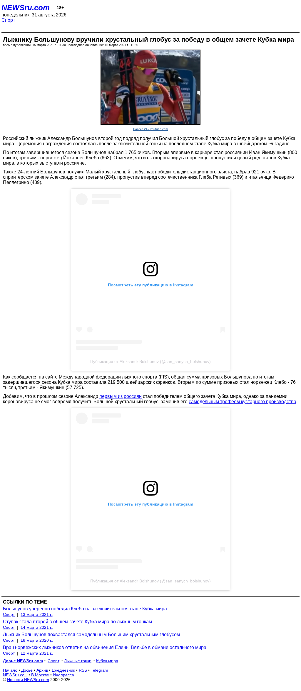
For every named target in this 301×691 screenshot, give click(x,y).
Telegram (99, 670)
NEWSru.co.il (15, 675)
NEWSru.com (25, 7)
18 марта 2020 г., (37, 640)
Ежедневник (63, 670)
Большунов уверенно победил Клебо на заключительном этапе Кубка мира (85, 608)
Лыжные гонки (77, 660)
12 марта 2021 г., (37, 653)
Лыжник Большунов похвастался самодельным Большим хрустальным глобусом (91, 634)
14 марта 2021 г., (37, 627)
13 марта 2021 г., (37, 614)
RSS (83, 670)
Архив (42, 670)
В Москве (40, 675)
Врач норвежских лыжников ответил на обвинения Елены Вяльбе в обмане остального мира (104, 647)
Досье (27, 670)
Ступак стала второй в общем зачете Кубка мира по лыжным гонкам (77, 621)
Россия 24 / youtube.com (150, 129)
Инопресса (63, 675)
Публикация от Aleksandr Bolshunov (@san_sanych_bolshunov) (150, 361)
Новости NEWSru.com (28, 679)
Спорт (8, 20)
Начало (10, 670)
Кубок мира (107, 660)
